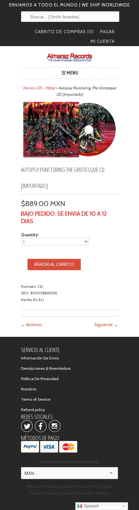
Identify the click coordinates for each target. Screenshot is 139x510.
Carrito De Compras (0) (64, 31)
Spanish (90, 506)
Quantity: (30, 234)
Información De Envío (40, 358)
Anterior (34, 324)
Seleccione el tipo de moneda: (69, 461)
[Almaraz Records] (69, 57)
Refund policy (33, 409)
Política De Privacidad (40, 378)
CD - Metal (46, 87)
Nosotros (28, 389)
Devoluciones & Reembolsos (45, 368)
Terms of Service (35, 399)
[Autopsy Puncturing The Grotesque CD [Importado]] (69, 157)
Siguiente (103, 324)
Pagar (107, 31)
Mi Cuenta (103, 41)
